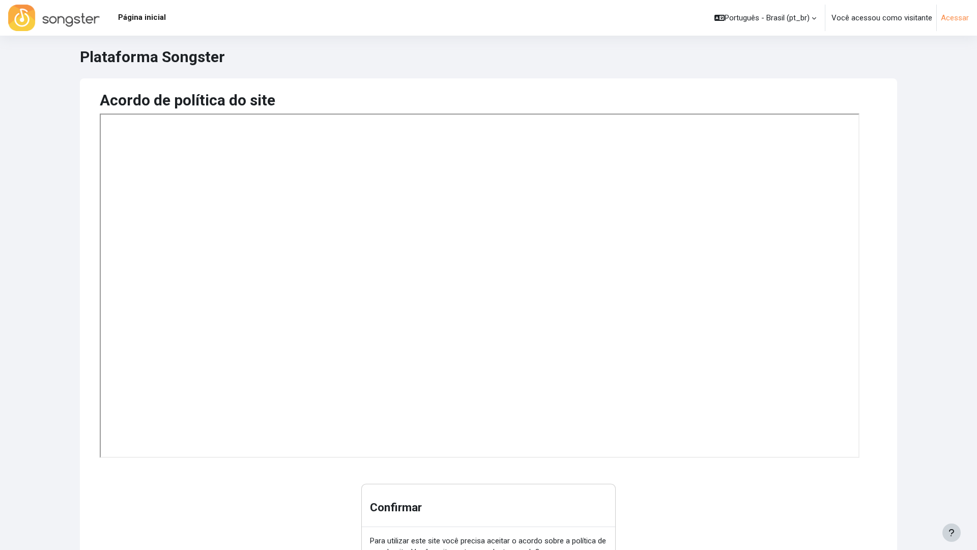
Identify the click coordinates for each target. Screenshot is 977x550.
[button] (765, 18)
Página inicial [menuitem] (142, 17)
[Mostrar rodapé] (951, 533)
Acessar (955, 17)
